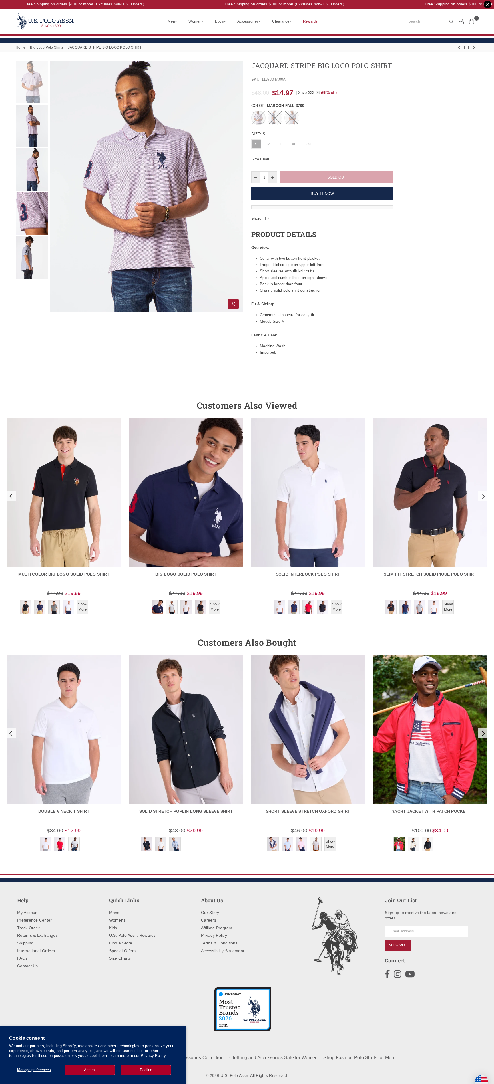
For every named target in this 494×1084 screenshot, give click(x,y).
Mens (114, 912)
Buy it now (322, 193)
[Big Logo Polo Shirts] (466, 47)
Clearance (280, 21)
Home (20, 47)
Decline (146, 1070)
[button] (10, 496)
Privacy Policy (153, 1055)
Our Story (210, 912)
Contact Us (27, 966)
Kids (113, 928)
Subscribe (398, 945)
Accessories (248, 21)
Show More (82, 606)
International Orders (36, 950)
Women (194, 21)
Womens (117, 920)
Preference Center (34, 920)
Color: (277, 106)
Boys (219, 21)
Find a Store (120, 943)
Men (171, 21)
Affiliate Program (216, 928)
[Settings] (461, 21)
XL (294, 144)
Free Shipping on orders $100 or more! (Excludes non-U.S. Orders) (71, 4)
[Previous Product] (459, 47)
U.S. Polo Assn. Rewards (132, 935)
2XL (309, 144)
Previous (55, 186)
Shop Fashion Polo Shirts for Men (358, 1057)
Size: (258, 134)
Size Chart (260, 159)
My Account (28, 912)
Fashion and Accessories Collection (186, 1057)
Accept (90, 1070)
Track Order (28, 928)
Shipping (25, 943)
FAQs (22, 958)
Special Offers (122, 950)
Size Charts (120, 958)
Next (238, 186)
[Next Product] (474, 47)
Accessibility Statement (222, 950)
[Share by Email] (267, 218)
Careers (208, 920)
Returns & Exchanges (37, 935)
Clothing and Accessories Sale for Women (273, 1057)
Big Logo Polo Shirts (46, 47)
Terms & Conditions (219, 943)
